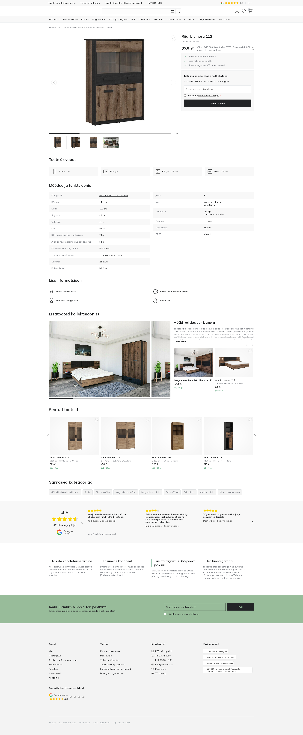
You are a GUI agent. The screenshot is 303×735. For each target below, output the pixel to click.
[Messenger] (246, 722)
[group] (109, 520)
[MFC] (209, 211)
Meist (51, 651)
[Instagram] (235, 722)
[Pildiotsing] (172, 11)
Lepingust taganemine (111, 673)
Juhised (207, 234)
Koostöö (53, 668)
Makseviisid (106, 655)
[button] (237, 11)
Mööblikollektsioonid (73, 27)
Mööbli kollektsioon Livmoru (99, 27)
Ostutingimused (101, 722)
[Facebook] (230, 722)
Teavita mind (218, 103)
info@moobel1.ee (164, 664)
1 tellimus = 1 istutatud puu (63, 660)
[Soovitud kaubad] (243, 11)
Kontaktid (54, 677)
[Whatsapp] (251, 722)
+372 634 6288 (163, 655)
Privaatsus (84, 722)
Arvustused (55, 673)
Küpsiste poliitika (121, 722)
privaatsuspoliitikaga (208, 95)
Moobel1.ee (54, 27)
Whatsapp (160, 673)
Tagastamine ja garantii (112, 664)
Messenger (160, 668)
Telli (240, 607)
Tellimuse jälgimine (109, 660)
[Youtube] (240, 722)
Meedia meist (55, 664)
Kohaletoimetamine (110, 651)
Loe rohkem (180, 341)
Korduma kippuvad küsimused (115, 668)
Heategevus (55, 655)
